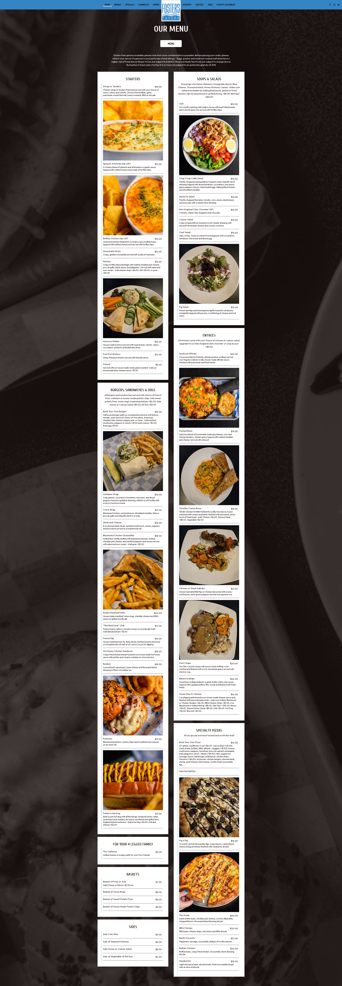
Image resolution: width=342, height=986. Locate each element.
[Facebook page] (330, 5)
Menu (107, 4)
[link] (171, 10)
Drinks (117, 4)
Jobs (210, 4)
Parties (199, 4)
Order (156, 4)
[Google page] (338, 5)
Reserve (187, 4)
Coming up (143, 4)
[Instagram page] (334, 5)
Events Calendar (226, 4)
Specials (129, 4)
